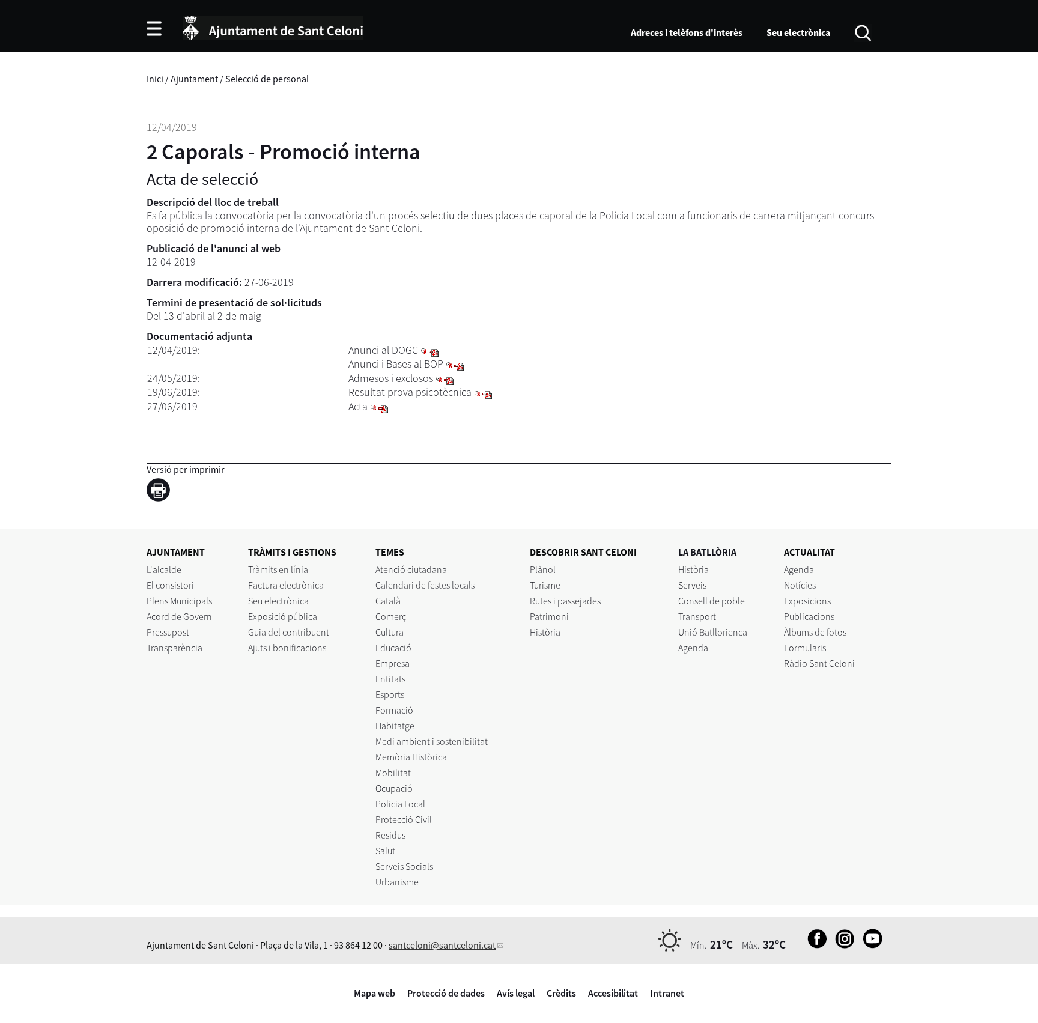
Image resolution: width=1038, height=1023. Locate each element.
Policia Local (400, 804)
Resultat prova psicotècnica (410, 392)
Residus (390, 835)
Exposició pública (282, 616)
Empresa (392, 663)
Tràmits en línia (278, 569)
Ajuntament (194, 79)
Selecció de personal (267, 79)
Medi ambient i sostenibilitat (431, 741)
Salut (385, 851)
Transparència (174, 648)
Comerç (390, 616)
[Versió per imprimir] (161, 492)
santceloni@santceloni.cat (442, 945)
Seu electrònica (798, 32)
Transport (697, 616)
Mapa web (374, 993)
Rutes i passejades (565, 601)
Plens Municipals (179, 601)
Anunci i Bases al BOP (395, 364)
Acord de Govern (179, 616)
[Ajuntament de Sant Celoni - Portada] (273, 26)
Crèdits (561, 993)
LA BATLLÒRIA (707, 552)
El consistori (170, 585)
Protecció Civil (403, 819)
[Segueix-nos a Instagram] (842, 945)
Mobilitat (393, 772)
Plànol (543, 569)
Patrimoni (549, 616)
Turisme (545, 585)
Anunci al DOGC (383, 350)
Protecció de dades (446, 993)
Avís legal (516, 993)
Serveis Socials (404, 866)
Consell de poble (711, 601)
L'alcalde (164, 569)
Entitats (390, 679)
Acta (358, 406)
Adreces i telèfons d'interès (686, 32)
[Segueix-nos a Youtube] (869, 945)
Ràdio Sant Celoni (819, 663)
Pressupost (168, 632)
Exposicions (807, 601)
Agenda (693, 648)
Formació (394, 710)
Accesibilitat (613, 993)
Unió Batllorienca (712, 632)
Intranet (667, 993)
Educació (393, 648)
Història (545, 632)
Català (388, 601)
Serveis (692, 585)
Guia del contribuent (288, 632)
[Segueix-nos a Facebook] (814, 945)
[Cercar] (863, 32)
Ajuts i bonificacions (287, 648)
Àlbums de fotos (815, 632)
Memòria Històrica (411, 757)
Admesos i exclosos (390, 378)
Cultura (389, 632)
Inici (155, 79)
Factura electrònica (286, 585)
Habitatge (394, 726)
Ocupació (394, 788)
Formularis (805, 648)
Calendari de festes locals (425, 585)
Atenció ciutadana (411, 569)
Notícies (800, 585)
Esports (389, 694)
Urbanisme (397, 882)
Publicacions (809, 616)
